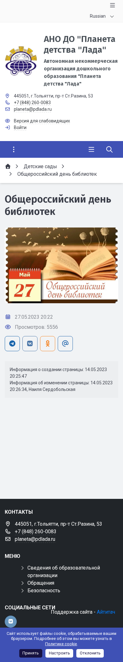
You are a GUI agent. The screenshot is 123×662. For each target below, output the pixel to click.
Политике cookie (61, 643)
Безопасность (43, 591)
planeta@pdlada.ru (33, 109)
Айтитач (106, 612)
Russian (98, 16)
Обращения (40, 583)
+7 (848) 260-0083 (32, 102)
